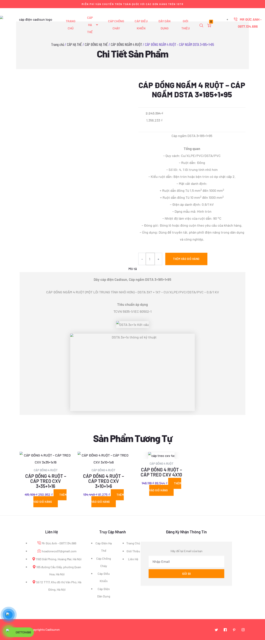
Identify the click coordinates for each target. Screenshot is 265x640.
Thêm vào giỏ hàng (186, 258)
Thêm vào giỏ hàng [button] (50, 498)
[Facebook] (225, 630)
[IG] (243, 630)
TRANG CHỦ (70, 24)
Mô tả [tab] (132, 268)
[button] (201, 25)
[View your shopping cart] (209, 25)
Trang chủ (57, 44)
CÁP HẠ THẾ (90, 25)
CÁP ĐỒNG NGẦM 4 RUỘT (126, 44)
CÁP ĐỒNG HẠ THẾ (96, 44)
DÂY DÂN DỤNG (164, 24)
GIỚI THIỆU (185, 24)
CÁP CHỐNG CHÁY (116, 24)
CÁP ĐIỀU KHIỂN (141, 24)
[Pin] (234, 630)
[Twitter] (216, 630)
